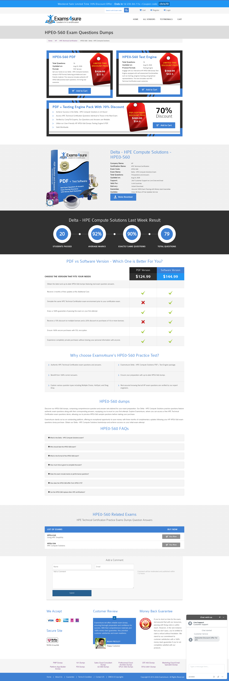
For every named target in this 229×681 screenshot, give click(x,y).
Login (168, 10)
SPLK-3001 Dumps (148, 667)
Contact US (100, 677)
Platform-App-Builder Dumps (58, 668)
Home (135, 19)
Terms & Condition (85, 677)
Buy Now (173, 537)
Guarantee (70, 677)
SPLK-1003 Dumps (126, 667)
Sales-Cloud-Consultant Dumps (103, 664)
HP (56, 41)
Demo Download (125, 197)
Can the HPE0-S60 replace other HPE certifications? (67, 492)
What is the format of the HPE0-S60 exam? (64, 456)
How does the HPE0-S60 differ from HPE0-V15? (66, 483)
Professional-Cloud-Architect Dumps (125, 664)
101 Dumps (80, 663)
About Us (58, 677)
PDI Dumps (80, 667)
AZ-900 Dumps (103, 667)
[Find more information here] (206, 647)
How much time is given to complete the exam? (66, 465)
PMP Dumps (58, 663)
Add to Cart (81, 91)
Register (156, 10)
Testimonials (166, 19)
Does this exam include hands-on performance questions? (69, 474)
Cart (179, 19)
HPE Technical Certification (68, 41)
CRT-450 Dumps (148, 663)
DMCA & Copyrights (115, 677)
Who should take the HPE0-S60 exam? (63, 447)
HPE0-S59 (51, 544)
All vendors (149, 19)
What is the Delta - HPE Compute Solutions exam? (67, 438)
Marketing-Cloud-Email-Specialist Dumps (171, 664)
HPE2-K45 (51, 535)
